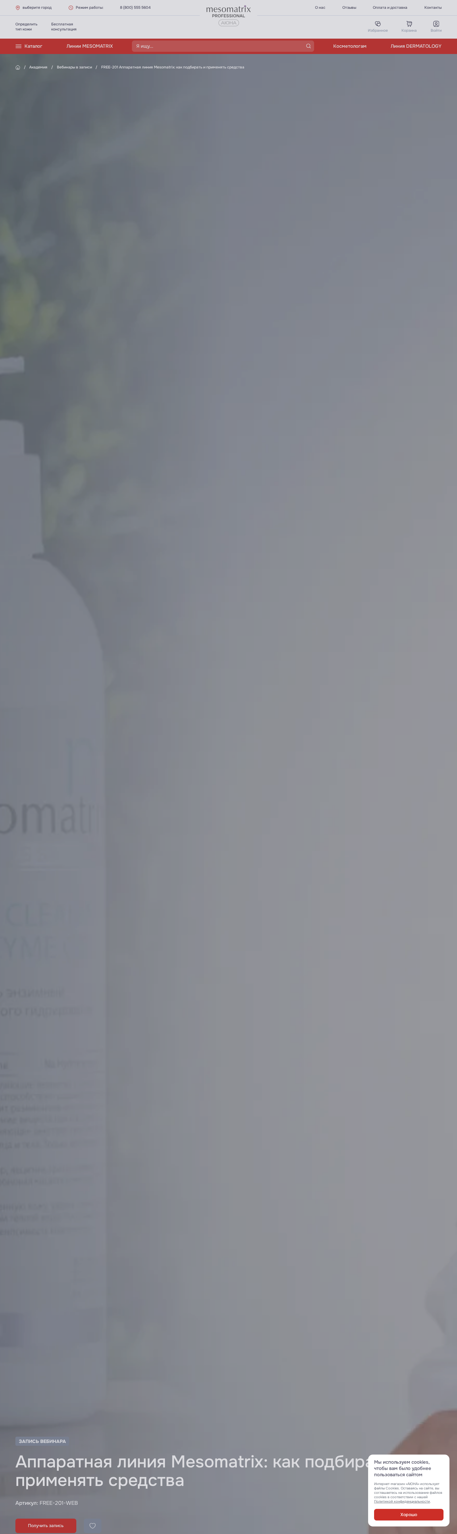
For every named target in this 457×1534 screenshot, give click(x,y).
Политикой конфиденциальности (402, 1501)
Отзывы (349, 7)
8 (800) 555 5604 (135, 7)
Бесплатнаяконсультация (64, 27)
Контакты (433, 7)
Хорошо (408, 1514)
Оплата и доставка (390, 7)
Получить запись (45, 1525)
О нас (320, 7)
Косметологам (350, 46)
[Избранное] (92, 1526)
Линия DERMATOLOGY (416, 46)
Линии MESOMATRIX (90, 46)
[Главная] (17, 67)
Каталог (33, 46)
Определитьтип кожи (26, 27)
